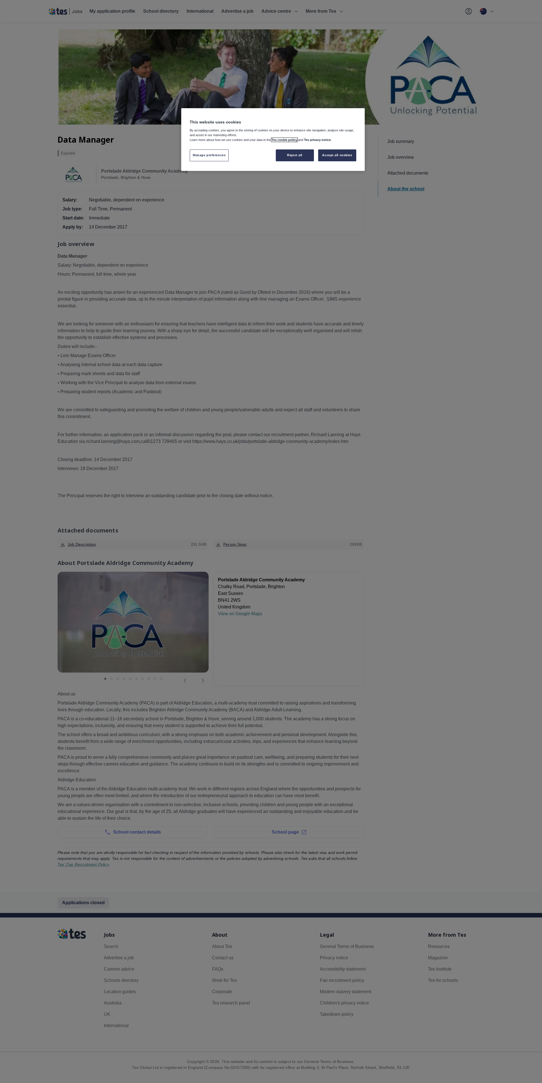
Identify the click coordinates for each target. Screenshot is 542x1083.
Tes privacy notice (317, 140)
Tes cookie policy (284, 140)
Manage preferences (209, 155)
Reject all (294, 155)
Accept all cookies (337, 155)
